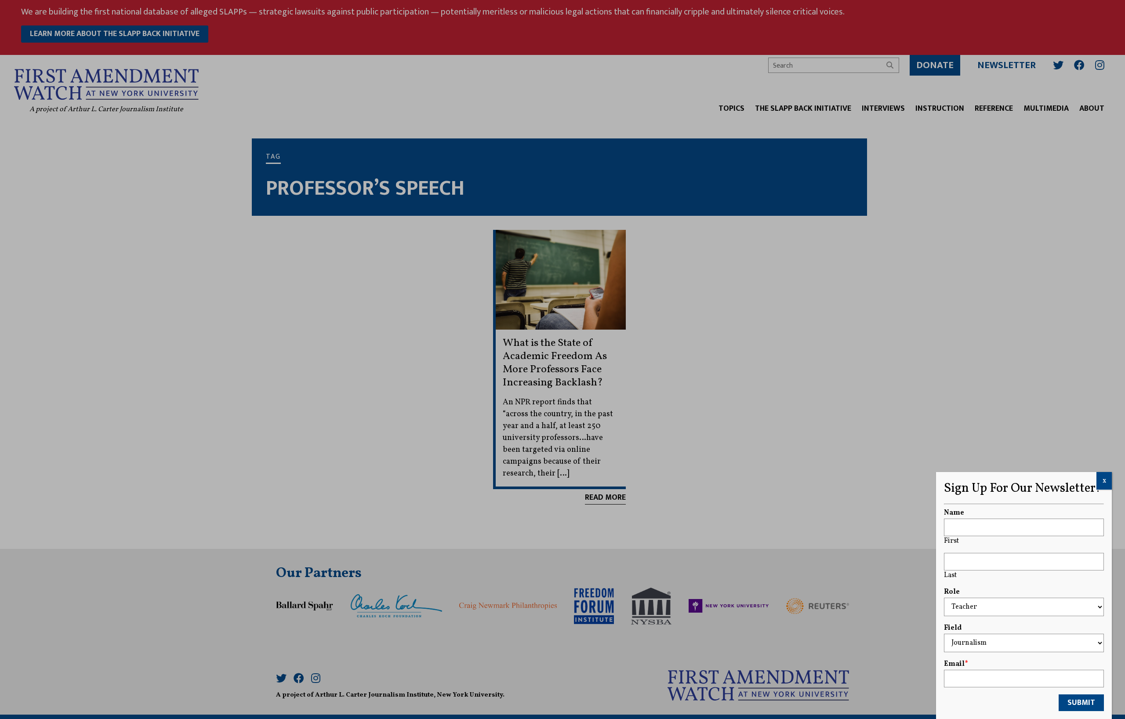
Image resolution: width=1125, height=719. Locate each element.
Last (950, 575)
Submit (1081, 702)
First (951, 541)
